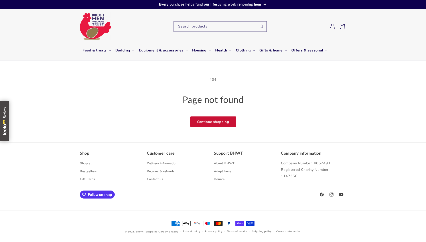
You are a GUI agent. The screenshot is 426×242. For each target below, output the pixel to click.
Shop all (86, 163)
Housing (199, 50)
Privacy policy (214, 231)
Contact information (288, 231)
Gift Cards (87, 179)
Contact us (155, 179)
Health (221, 50)
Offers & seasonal (307, 50)
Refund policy (191, 231)
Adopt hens (222, 171)
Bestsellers (88, 171)
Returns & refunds (161, 171)
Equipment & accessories (161, 50)
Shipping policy (262, 231)
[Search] (261, 26)
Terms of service (237, 231)
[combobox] (220, 26)
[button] (96, 50)
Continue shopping (213, 122)
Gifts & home (270, 50)
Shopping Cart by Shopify (162, 231)
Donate (219, 179)
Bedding (122, 50)
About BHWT (224, 163)
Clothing (243, 50)
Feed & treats (95, 50)
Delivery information (162, 163)
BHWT (140, 231)
